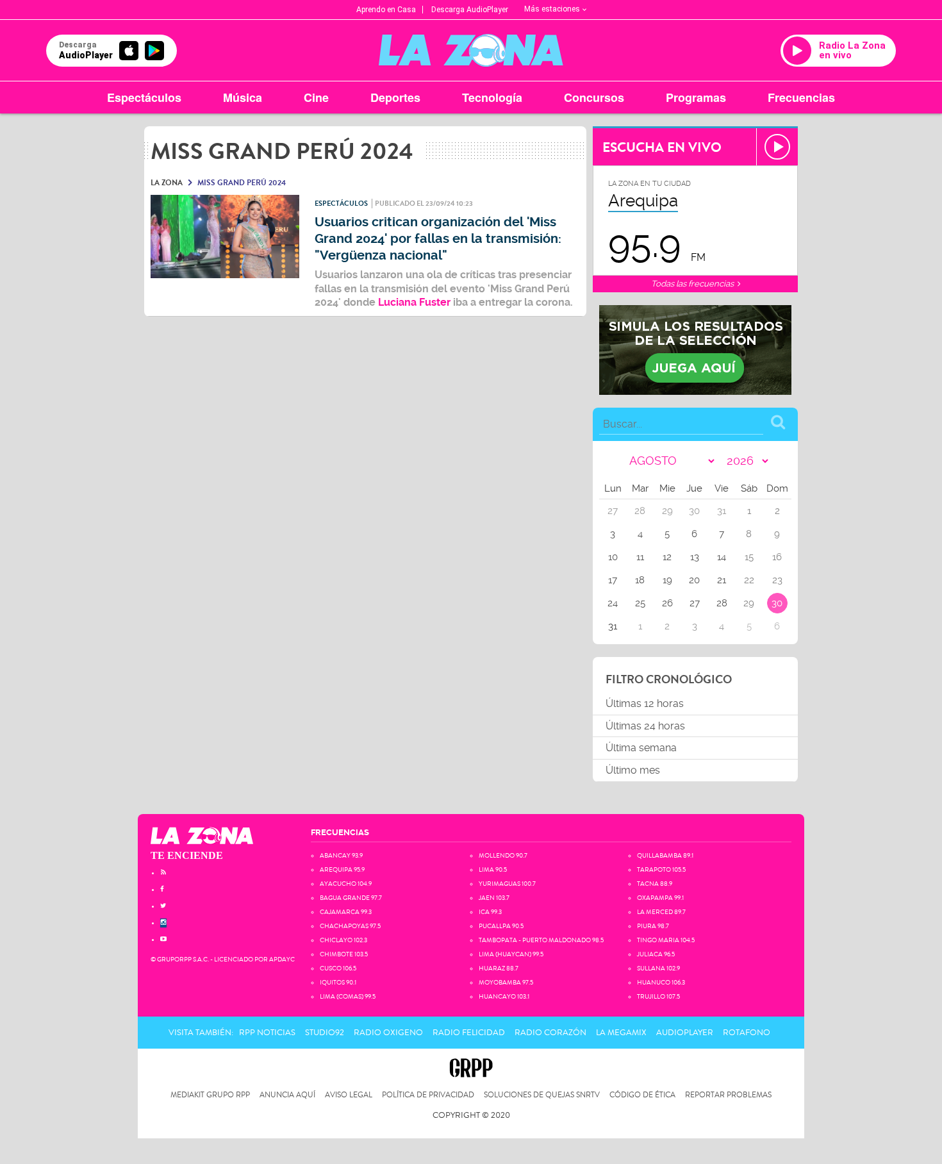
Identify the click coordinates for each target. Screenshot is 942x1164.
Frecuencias (801, 97)
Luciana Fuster (415, 302)
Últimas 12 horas (645, 703)
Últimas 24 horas (645, 726)
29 (748, 603)
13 (694, 557)
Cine (316, 97)
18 (640, 580)
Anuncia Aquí (287, 1095)
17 (612, 580)
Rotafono (746, 1032)
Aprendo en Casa (386, 9)
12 (667, 557)
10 (613, 557)
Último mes (633, 770)
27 (695, 603)
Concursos (594, 97)
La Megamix (621, 1032)
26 (667, 603)
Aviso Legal (348, 1095)
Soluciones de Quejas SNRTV (542, 1095)
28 (721, 603)
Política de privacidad (428, 1095)
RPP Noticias (267, 1032)
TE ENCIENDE (187, 855)
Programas (696, 97)
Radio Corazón (550, 1032)
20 (694, 580)
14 (721, 557)
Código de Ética (642, 1095)
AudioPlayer (684, 1032)
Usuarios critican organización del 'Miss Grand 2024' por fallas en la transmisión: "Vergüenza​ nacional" (438, 239)
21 (721, 580)
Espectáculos (144, 97)
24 (612, 603)
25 (640, 603)
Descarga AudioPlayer (469, 9)
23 (777, 580)
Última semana (641, 748)
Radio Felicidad (469, 1032)
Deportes (395, 97)
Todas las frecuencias (693, 283)
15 (749, 557)
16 (777, 557)
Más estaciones (552, 8)
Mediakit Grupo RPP (210, 1095)
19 (667, 580)
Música (242, 97)
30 (777, 603)
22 (749, 580)
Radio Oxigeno (388, 1032)
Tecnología (492, 97)
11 (640, 557)
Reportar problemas (728, 1095)
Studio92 (324, 1032)
